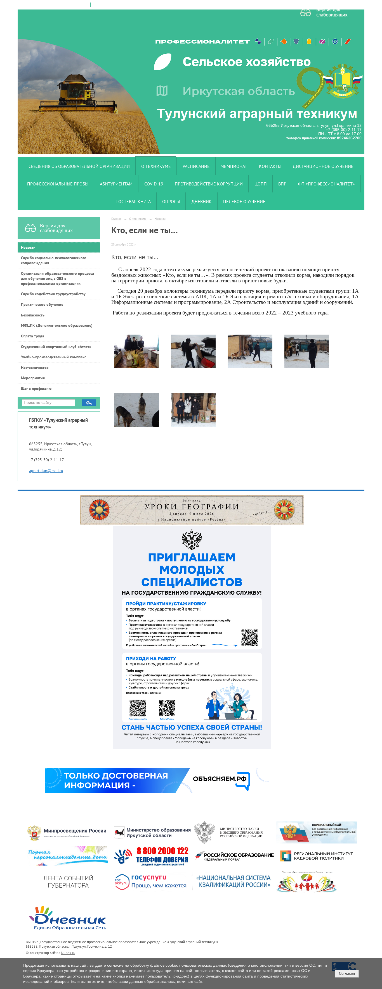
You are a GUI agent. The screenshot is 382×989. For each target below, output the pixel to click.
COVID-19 (153, 184)
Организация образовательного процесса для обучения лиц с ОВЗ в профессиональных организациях (57, 278)
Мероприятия (33, 377)
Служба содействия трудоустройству (53, 293)
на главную (29, 5)
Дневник (202, 201)
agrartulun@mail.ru (46, 470)
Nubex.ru (68, 952)
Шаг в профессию (36, 388)
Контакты (270, 166)
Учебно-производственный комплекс (53, 356)
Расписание (196, 166)
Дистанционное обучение (323, 166)
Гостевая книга (133, 201)
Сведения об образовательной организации (79, 166)
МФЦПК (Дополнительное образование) (57, 325)
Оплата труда (32, 336)
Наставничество (35, 367)
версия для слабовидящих (113, 5)
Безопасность (32, 315)
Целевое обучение (244, 201)
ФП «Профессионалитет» (326, 184)
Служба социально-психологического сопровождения (53, 260)
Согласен (347, 973)
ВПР (282, 184)
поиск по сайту (54, 5)
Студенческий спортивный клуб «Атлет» (56, 346)
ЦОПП (260, 184)
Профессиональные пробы (57, 184)
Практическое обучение (42, 304)
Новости (28, 247)
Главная (116, 218)
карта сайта (79, 5)
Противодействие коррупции (209, 184)
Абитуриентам (116, 184)
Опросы (171, 201)
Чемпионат (234, 166)
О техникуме (156, 166)
